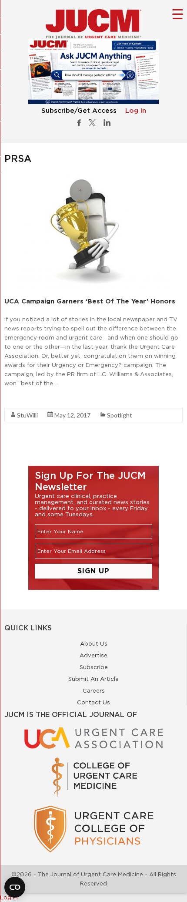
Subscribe (94, 667)
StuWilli (27, 415)
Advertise (93, 655)
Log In (135, 111)
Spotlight (119, 415)
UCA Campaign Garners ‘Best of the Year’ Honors (89, 301)
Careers (94, 690)
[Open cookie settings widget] (14, 887)
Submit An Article (93, 679)
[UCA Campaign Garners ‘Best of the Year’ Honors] (93, 180)
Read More (19, 399)
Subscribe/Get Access (79, 111)
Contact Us (93, 702)
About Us (93, 643)
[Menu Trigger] (177, 13)
